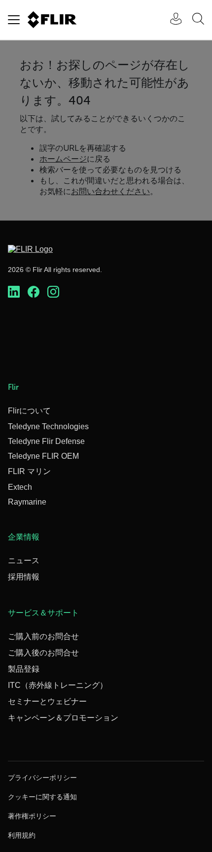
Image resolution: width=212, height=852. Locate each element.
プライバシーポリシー (42, 778)
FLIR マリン (29, 471)
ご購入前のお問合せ (43, 636)
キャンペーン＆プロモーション (63, 718)
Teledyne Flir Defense (46, 441)
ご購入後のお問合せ (43, 652)
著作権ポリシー (32, 816)
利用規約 (21, 835)
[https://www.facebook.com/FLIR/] (33, 292)
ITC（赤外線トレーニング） (57, 685)
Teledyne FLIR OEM (43, 456)
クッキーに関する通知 (42, 797)
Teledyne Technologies (48, 426)
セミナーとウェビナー (47, 701)
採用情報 (23, 577)
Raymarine (27, 502)
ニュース (23, 560)
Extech (20, 487)
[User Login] (170, 20)
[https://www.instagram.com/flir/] (53, 292)
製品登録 (23, 669)
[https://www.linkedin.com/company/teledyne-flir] (14, 292)
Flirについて (29, 411)
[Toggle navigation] (14, 19)
